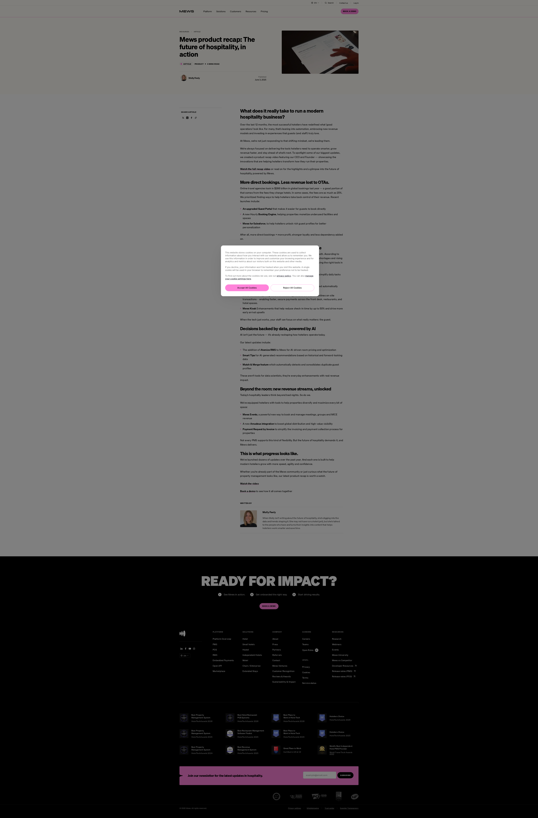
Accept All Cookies (247, 287)
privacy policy (284, 275)
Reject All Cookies (292, 287)
